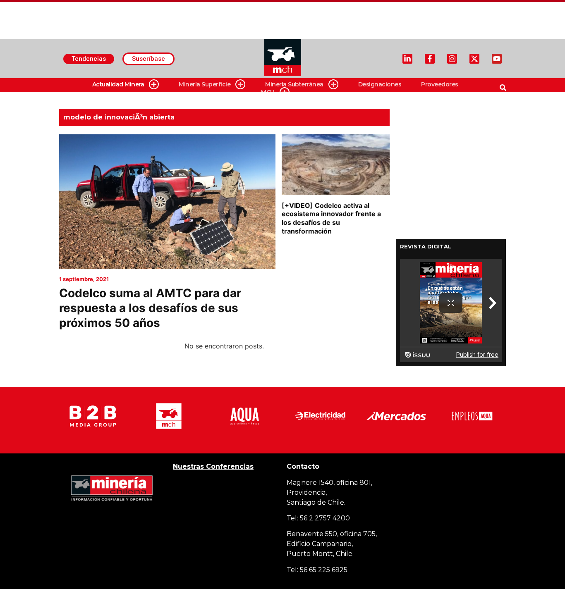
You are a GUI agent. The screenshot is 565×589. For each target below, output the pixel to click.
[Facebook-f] (430, 59)
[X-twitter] (474, 59)
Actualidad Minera (118, 84)
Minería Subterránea (294, 84)
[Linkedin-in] (407, 59)
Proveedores (439, 84)
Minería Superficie (204, 84)
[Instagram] (452, 59)
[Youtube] (497, 59)
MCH (268, 92)
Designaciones (380, 84)
